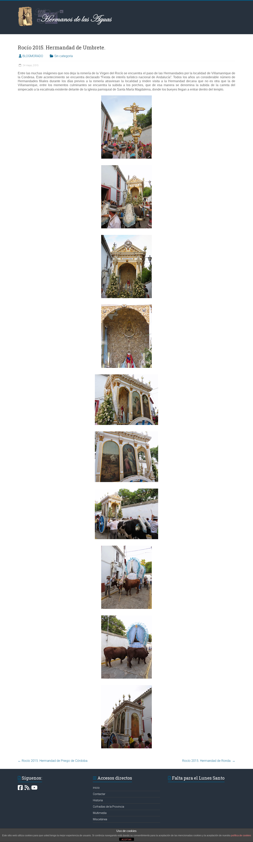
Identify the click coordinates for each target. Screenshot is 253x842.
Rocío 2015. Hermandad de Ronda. (208, 761)
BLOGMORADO (33, 56)
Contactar (99, 794)
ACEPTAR (126, 839)
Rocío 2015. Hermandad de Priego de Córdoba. (53, 761)
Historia (98, 800)
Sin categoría (63, 56)
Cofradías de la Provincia (108, 806)
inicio (96, 787)
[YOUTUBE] (34, 788)
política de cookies (241, 835)
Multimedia (100, 813)
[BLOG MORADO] (27, 788)
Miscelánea (100, 819)
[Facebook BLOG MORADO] (20, 788)
